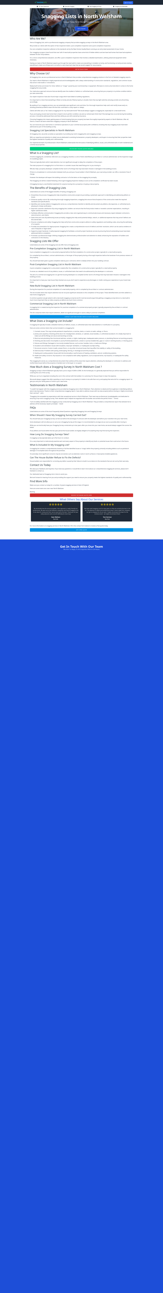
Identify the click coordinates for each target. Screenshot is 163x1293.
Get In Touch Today (81, 69)
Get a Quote (81, 29)
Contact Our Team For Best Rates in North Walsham (81, 317)
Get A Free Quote (81, 530)
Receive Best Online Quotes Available (81, 149)
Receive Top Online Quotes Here (81, 495)
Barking (32, 492)
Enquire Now (81, 535)
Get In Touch (128, 2)
